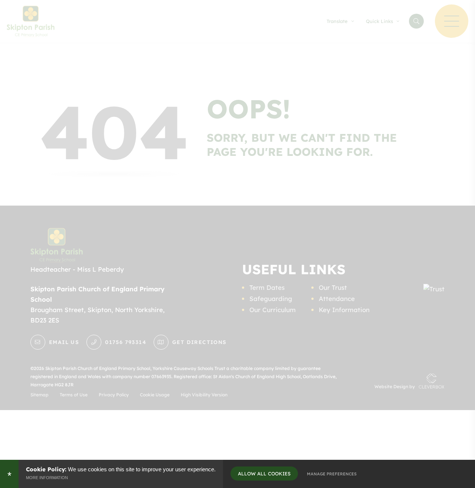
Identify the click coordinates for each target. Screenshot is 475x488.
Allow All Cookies (264, 473)
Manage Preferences (332, 473)
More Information (47, 477)
